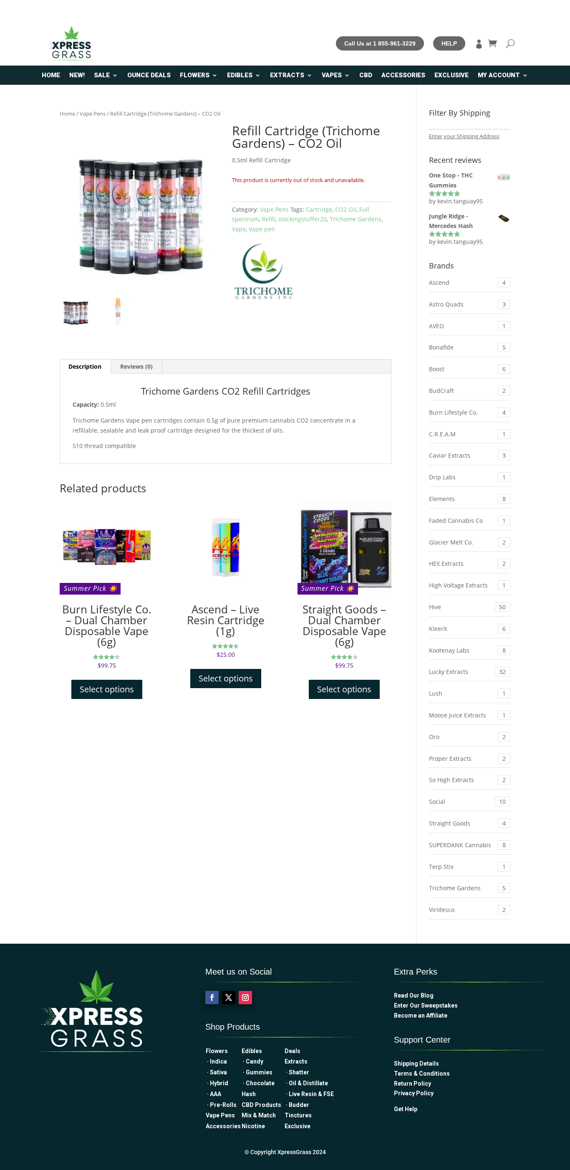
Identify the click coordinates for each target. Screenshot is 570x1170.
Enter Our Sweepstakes (426, 1005)
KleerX (467, 629)
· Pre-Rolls (221, 1105)
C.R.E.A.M (467, 434)
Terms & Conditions (422, 1073)
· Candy (254, 1061)
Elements (467, 499)
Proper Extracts (467, 758)
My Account (499, 75)
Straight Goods (467, 823)
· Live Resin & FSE (309, 1094)
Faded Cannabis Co (467, 520)
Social (467, 801)
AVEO (467, 326)
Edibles (239, 75)
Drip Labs (467, 477)
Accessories (403, 75)
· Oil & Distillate (306, 1083)
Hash (249, 1094)
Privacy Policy (414, 1093)
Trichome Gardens (355, 219)
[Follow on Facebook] (212, 997)
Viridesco (467, 910)
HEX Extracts (467, 563)
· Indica (216, 1061)
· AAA (213, 1094)
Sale (102, 75)
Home (51, 75)
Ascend (467, 282)
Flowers (194, 75)
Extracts (287, 75)
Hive (467, 607)
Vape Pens (93, 113)
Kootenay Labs (467, 650)
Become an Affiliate (420, 1015)
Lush (467, 693)
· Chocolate (258, 1083)
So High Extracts (467, 780)
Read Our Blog (414, 995)
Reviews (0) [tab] (136, 366)
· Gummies (257, 1072)
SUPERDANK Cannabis (467, 845)
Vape (239, 229)
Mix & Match (261, 1115)
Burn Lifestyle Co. (467, 412)
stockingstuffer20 (302, 219)
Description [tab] (84, 366)
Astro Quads (467, 304)
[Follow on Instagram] (245, 997)
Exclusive (451, 75)
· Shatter (297, 1072)
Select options (107, 689)
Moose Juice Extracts (467, 715)
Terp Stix (467, 867)
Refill (268, 219)
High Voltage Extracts (467, 585)
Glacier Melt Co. (467, 542)
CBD (365, 75)
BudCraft (467, 391)
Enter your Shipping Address (464, 136)
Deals (292, 1051)
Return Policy (412, 1083)
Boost (467, 369)
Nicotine (253, 1126)
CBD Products (263, 1105)
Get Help (405, 1109)
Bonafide (467, 347)
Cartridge (319, 209)
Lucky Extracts (467, 672)
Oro (467, 737)
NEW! (77, 75)
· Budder (297, 1105)
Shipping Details (416, 1063)
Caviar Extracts (467, 455)
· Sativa (216, 1072)
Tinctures (298, 1115)
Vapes (332, 75)
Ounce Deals (149, 75)
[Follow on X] (228, 997)
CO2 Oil (345, 209)
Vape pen (262, 229)
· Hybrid (217, 1083)
